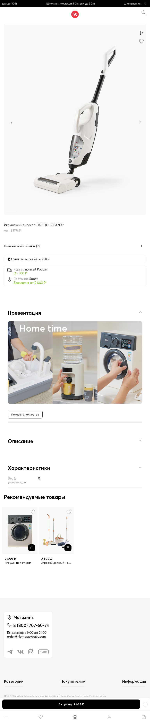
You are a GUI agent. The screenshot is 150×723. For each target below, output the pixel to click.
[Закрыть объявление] (145, 3)
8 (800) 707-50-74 (31, 625)
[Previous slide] (11, 123)
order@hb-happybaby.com (26, 636)
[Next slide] (140, 122)
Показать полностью (25, 414)
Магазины (24, 617)
